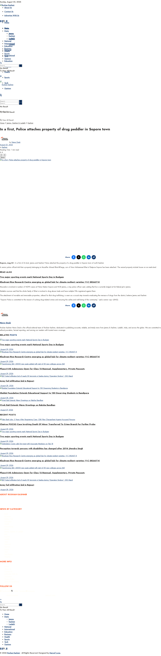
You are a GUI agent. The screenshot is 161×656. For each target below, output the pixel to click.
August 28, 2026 (6, 385)
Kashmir (12, 36)
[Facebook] (74, 257)
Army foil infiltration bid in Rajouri (17, 380)
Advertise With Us (11, 15)
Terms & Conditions (11, 581)
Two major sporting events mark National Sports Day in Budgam (32, 277)
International (9, 55)
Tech (6, 56)
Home (6, 22)
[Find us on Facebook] (1, 21)
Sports (7, 77)
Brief (6, 514)
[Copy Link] (94, 257)
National (7, 41)
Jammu (11, 33)
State (6, 31)
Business (7, 48)
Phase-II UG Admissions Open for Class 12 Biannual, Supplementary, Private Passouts (42, 368)
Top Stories (8, 554)
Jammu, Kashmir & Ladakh (16, 123)
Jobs (6, 534)
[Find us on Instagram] (6, 648)
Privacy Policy (9, 579)
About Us (7, 569)
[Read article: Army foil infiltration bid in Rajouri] (80, 376)
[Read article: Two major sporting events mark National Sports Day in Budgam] (80, 340)
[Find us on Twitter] (3, 21)
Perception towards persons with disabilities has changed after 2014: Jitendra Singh (41, 448)
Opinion (7, 58)
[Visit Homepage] (7, 5)
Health (7, 51)
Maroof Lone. (51, 595)
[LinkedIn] (89, 257)
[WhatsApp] (84, 257)
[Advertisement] (80, 105)
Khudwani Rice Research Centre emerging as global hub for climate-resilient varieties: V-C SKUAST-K (50, 282)
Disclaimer (8, 576)
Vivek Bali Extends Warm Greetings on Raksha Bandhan (27, 405)
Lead (6, 541)
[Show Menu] (1, 76)
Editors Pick (8, 519)
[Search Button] (1, 63)
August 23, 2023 (6, 145)
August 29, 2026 (6, 349)
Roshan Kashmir (12, 595)
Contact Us (8, 11)
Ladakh (12, 38)
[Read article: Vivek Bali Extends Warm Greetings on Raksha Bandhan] (80, 400)
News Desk (16, 142)
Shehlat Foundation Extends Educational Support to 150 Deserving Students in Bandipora (44, 393)
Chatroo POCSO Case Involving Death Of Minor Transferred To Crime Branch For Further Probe (47, 424)
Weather (7, 556)
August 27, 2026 (6, 410)
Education (8, 61)
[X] (79, 257)
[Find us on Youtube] (5, 648)
